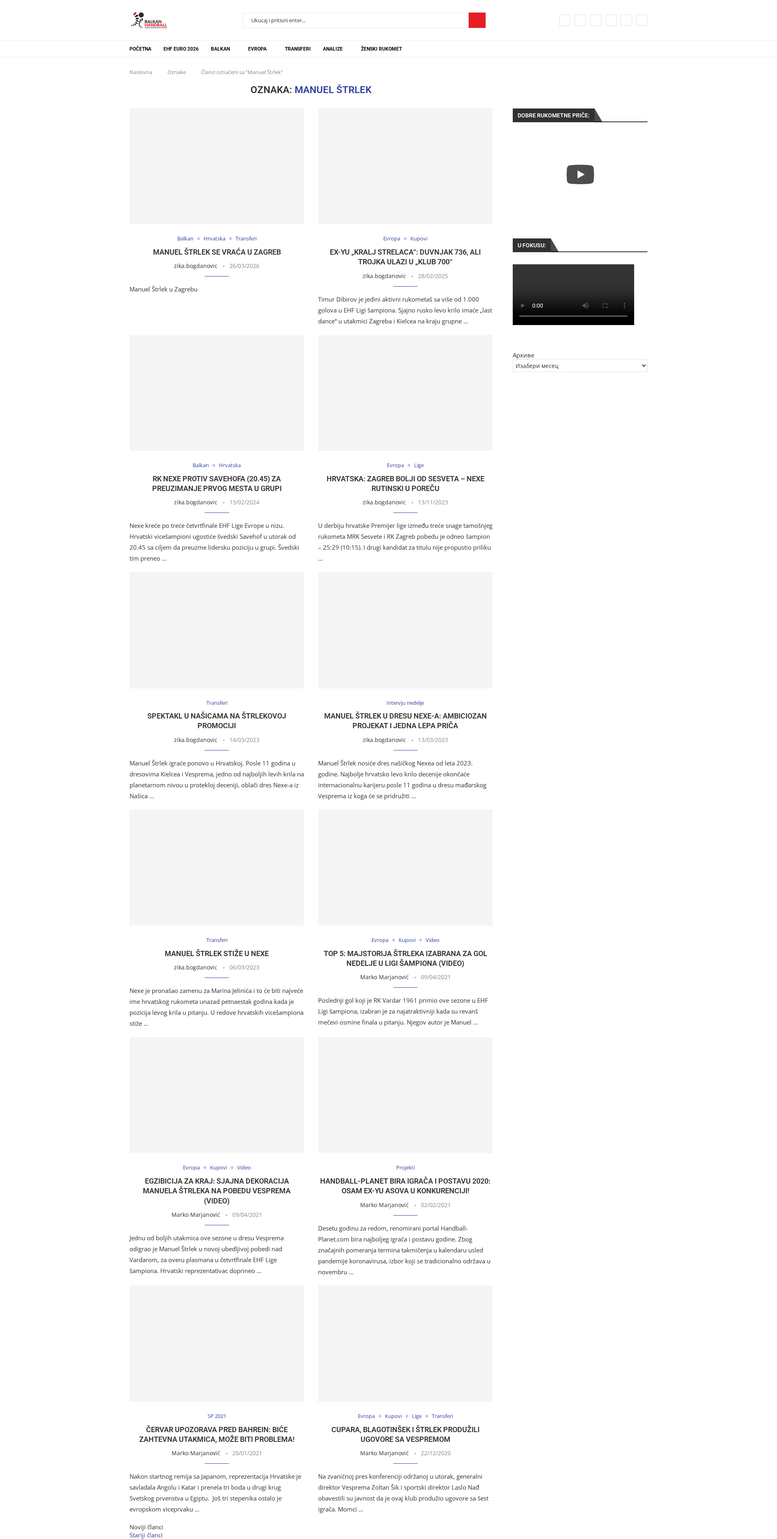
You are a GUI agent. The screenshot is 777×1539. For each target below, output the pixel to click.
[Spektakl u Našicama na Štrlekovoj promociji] (217, 630)
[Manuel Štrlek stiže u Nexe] (217, 868)
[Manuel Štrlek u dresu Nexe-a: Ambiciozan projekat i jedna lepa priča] (405, 630)
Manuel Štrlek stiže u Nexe (217, 953)
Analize (333, 49)
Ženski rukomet (381, 49)
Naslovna (141, 72)
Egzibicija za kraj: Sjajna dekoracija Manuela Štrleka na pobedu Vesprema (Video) (217, 1191)
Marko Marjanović (384, 977)
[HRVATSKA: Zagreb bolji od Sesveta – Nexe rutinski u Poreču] (405, 393)
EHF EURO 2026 (181, 49)
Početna (140, 49)
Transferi (298, 49)
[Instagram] (595, 20)
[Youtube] (611, 20)
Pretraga (477, 20)
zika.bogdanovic (195, 266)
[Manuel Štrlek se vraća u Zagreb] (217, 166)
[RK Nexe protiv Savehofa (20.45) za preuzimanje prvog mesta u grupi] (217, 393)
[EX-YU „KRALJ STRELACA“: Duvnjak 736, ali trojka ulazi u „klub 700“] (405, 166)
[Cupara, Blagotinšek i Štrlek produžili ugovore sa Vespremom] (405, 1344)
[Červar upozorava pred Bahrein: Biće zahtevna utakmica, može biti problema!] (217, 1344)
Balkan (220, 49)
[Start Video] (580, 174)
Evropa (257, 49)
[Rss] (642, 20)
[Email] (626, 20)
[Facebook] (565, 20)
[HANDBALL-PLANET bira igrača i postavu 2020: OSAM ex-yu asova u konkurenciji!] (405, 1095)
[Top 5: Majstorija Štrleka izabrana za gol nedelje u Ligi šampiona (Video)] (405, 868)
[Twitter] (580, 20)
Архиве (523, 355)
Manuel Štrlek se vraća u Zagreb (217, 252)
